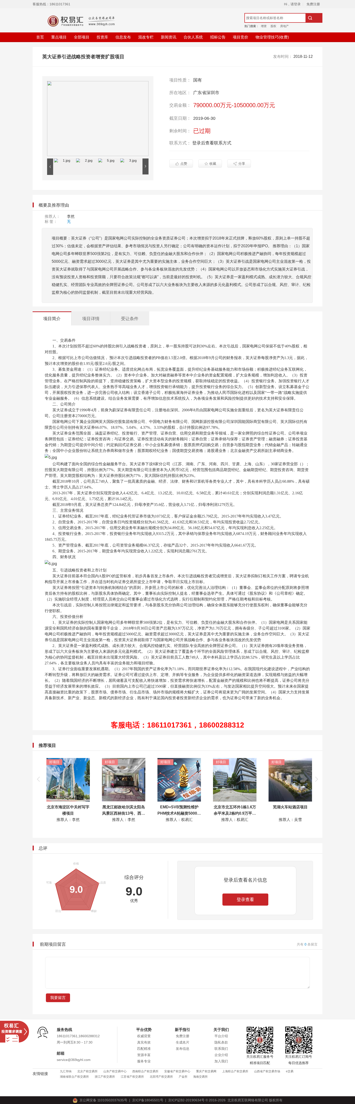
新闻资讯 (168, 37)
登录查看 (245, 899)
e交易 (289, 1071)
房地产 (284, 26)
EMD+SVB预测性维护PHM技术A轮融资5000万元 (177, 813)
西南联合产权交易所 (145, 1071)
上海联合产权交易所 (235, 1071)
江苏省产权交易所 (132, 1076)
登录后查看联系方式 (211, 143)
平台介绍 (221, 1036)
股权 (273, 26)
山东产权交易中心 (115, 1071)
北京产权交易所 (87, 1071)
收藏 (212, 163)
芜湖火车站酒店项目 (288, 807)
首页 (40, 37)
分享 (241, 163)
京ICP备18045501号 (146, 1100)
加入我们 (221, 1061)
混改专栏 (146, 37)
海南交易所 (200, 1076)
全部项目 (81, 37)
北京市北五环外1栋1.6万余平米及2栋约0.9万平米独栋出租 (233, 813)
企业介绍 (221, 1055)
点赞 (183, 163)
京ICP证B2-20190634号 (186, 1100)
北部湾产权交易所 (161, 1076)
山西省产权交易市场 (267, 1071)
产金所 (183, 1076)
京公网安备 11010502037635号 (103, 1100)
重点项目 (59, 37)
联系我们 (221, 1049)
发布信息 (182, 1049)
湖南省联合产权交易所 (74, 1076)
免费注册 (313, 4)
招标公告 (218, 37)
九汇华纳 (65, 1071)
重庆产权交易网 (206, 1071)
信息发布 (123, 37)
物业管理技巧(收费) (272, 37)
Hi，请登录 (292, 4)
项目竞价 (240, 37)
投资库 (102, 37)
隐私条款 (221, 1042)
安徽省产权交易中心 (177, 1071)
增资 (264, 26)
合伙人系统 (193, 37)
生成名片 (182, 1042)
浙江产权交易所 (105, 1076)
